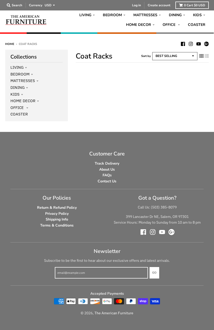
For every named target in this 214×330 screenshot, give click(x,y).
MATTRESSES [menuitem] (145, 15)
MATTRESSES (22, 80)
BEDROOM (19, 74)
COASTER (19, 114)
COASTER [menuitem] (196, 24)
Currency (35, 5)
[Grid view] (201, 56)
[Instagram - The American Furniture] (190, 44)
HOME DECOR (22, 100)
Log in (136, 5)
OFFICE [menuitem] (169, 24)
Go (154, 273)
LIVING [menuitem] (85, 15)
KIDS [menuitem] (197, 15)
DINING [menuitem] (175, 15)
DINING (17, 87)
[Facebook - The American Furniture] (183, 44)
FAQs (107, 175)
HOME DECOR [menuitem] (138, 24)
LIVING (16, 67)
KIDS (15, 94)
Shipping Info (57, 219)
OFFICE (17, 107)
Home (9, 44)
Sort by (146, 56)
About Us (107, 169)
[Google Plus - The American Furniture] (206, 44)
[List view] (207, 56)
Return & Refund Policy (57, 207)
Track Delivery (107, 163)
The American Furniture (113, 313)
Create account (159, 5)
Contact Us (107, 181)
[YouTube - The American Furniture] (198, 44)
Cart (194, 5)
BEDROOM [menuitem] (112, 15)
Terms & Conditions (57, 225)
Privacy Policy (57, 213)
